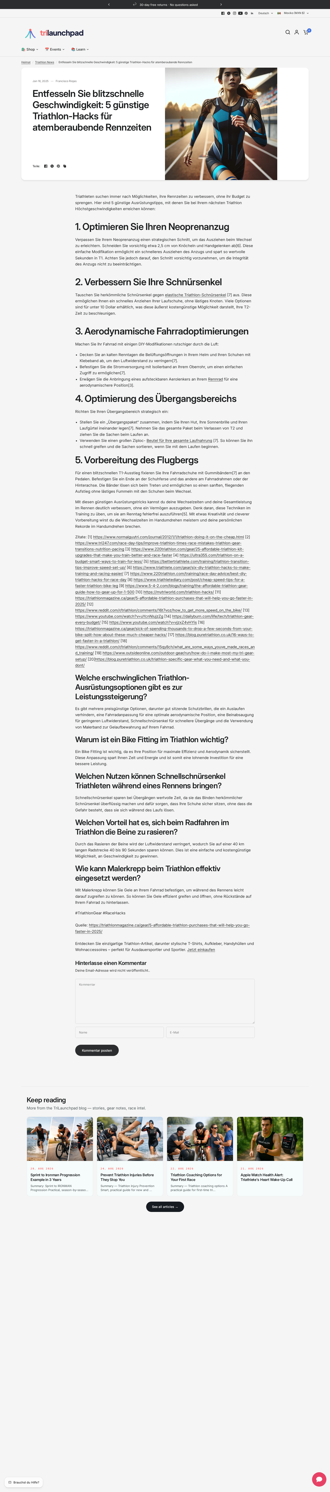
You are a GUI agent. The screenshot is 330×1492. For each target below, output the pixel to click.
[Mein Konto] (296, 32)
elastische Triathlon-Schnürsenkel (195, 295)
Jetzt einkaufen (201, 949)
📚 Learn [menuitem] (78, 49)
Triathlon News (44, 62)
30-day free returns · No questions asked (169, 5)
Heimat (26, 62)
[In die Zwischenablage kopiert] (64, 166)
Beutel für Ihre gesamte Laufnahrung (179, 440)
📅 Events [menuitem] (53, 49)
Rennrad (215, 379)
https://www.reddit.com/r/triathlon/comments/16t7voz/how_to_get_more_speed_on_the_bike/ (158, 610)
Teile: (36, 166)
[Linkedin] (252, 13)
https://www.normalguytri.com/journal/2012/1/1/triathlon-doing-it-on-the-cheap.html (168, 537)
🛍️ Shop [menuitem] (28, 49)
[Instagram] (235, 13)
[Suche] (287, 32)
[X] (229, 13)
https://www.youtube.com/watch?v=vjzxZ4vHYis (153, 622)
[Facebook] (223, 13)
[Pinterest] (246, 13)
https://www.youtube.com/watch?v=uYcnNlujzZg (119, 616)
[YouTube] (240, 13)
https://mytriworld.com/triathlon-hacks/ (178, 592)
